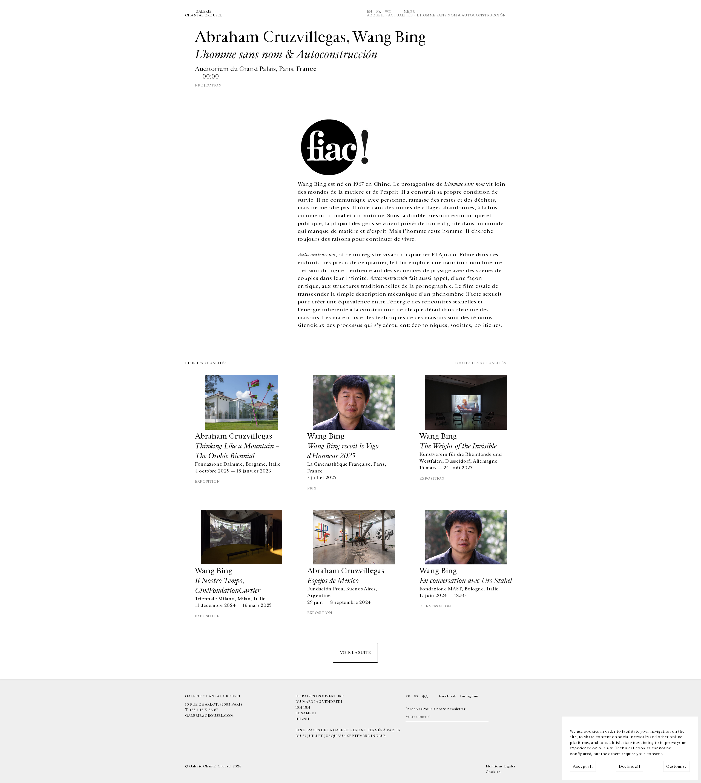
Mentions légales (501, 766)
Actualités (400, 15)
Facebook (447, 696)
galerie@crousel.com (209, 716)
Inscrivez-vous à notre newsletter (436, 709)
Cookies (493, 772)
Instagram (469, 696)
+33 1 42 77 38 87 (203, 710)
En (369, 11)
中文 (388, 11)
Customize (676, 766)
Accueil (375, 15)
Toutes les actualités (480, 363)
